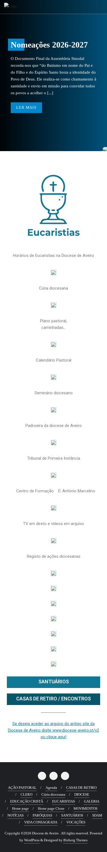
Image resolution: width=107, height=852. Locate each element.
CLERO (26, 794)
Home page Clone (51, 808)
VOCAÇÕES (75, 822)
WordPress (32, 840)
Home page (20, 808)
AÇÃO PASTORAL (22, 788)
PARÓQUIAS (42, 815)
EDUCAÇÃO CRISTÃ (26, 801)
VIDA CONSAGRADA (40, 822)
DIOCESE (81, 794)
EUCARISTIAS (63, 801)
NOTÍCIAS (15, 815)
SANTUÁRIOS (53, 681)
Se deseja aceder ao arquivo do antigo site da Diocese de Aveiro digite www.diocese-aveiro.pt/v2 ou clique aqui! (53, 730)
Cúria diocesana (53, 794)
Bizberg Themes (75, 840)
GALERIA (91, 801)
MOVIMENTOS (85, 808)
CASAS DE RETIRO (81, 788)
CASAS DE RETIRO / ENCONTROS (53, 698)
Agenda (51, 788)
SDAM (97, 815)
